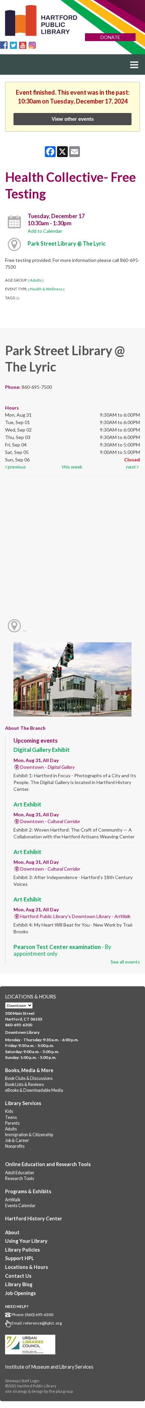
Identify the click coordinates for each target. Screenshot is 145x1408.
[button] (134, 64)
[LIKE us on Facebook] (4, 44)
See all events (125, 962)
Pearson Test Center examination (62, 950)
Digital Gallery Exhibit (41, 749)
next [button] (131, 467)
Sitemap (12, 1380)
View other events (73, 119)
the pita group (61, 1391)
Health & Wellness (46, 289)
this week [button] (72, 467)
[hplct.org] (41, 20)
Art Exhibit (27, 804)
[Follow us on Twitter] (13, 44)
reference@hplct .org (42, 1323)
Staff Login (30, 1380)
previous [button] (16, 467)
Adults (36, 280)
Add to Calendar (45, 231)
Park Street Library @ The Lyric (67, 243)
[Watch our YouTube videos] (23, 44)
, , (25, 629)
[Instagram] (32, 44)
